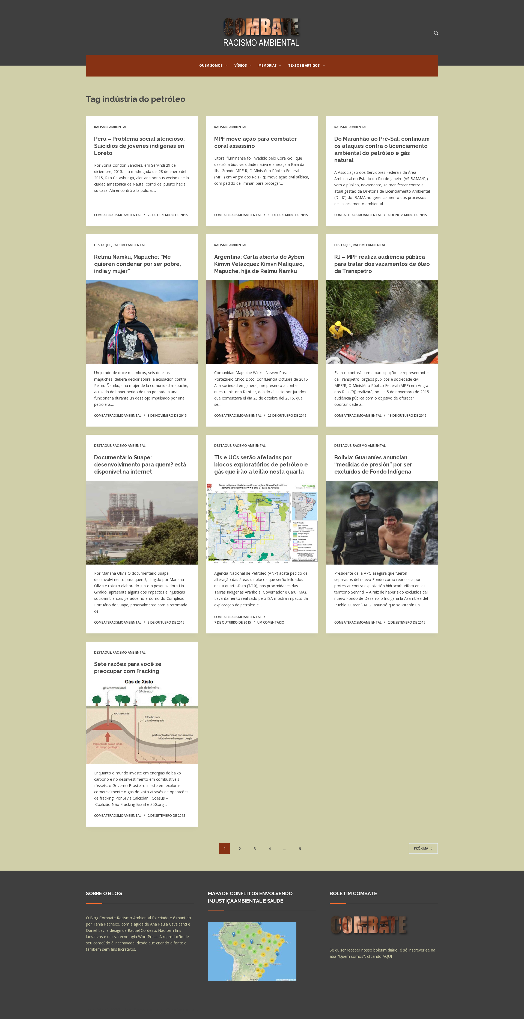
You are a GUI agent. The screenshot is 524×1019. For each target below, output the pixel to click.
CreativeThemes (182, 1009)
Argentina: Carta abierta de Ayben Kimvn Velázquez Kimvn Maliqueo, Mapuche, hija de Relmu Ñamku (259, 264)
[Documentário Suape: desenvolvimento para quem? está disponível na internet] (142, 523)
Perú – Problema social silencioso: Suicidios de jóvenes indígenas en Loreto (139, 146)
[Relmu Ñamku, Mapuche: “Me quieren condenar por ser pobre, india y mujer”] (142, 322)
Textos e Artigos (304, 65)
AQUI (387, 956)
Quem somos (210, 65)
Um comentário (270, 622)
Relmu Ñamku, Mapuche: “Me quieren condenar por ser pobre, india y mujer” (137, 264)
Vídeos (240, 65)
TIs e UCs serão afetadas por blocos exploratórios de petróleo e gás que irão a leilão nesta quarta (261, 464)
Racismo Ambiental (110, 127)
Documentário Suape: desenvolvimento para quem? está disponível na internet (140, 464)
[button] (226, 65)
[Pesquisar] (436, 33)
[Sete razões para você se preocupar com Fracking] (142, 722)
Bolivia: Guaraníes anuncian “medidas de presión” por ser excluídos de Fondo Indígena (373, 464)
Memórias (267, 65)
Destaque (102, 245)
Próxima (421, 848)
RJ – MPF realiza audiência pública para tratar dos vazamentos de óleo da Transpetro (382, 264)
